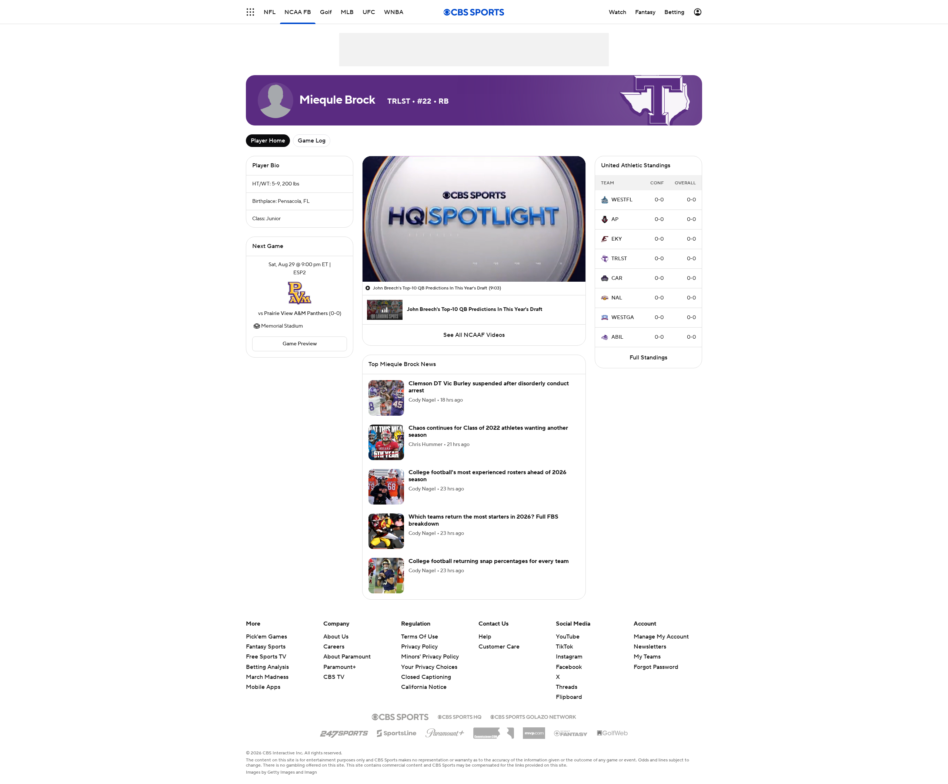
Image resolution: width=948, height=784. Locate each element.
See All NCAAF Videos (474, 335)
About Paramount (347, 656)
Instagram (569, 656)
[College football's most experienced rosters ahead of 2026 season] (386, 487)
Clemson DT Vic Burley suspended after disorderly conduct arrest (488, 387)
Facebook (569, 667)
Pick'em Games (266, 636)
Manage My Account (661, 636)
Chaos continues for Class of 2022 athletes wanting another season (488, 431)
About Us (335, 636)
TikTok (564, 646)
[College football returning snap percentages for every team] (386, 575)
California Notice (424, 680)
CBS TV (333, 677)
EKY (616, 239)
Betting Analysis (267, 667)
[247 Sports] (344, 732)
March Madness (267, 677)
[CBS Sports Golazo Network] (533, 716)
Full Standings (648, 357)
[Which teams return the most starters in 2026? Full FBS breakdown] (386, 531)
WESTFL (621, 200)
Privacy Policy (419, 646)
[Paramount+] (444, 731)
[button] (250, 12)
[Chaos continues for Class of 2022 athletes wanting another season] (386, 442)
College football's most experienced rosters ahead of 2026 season (487, 476)
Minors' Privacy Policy (430, 656)
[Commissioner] (493, 730)
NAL (616, 298)
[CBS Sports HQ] (459, 716)
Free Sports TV (266, 656)
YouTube (568, 636)
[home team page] (299, 293)
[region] (474, 219)
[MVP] (534, 730)
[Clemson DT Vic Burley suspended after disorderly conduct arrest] (386, 398)
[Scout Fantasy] (571, 733)
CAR (616, 278)
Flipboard (569, 697)
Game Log (312, 140)
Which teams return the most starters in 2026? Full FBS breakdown (483, 520)
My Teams (647, 656)
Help (484, 636)
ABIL (617, 337)
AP (614, 219)
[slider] (474, 260)
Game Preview (300, 344)
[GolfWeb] (612, 733)
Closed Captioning (426, 670)
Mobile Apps (263, 687)
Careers (333, 646)
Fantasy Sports (266, 646)
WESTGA (622, 317)
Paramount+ (339, 667)
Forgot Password (656, 667)
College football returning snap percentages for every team (488, 561)
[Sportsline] (397, 732)
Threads (566, 687)
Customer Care (499, 646)
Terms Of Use (419, 636)
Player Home (268, 140)
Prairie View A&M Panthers (296, 313)
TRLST (619, 258)
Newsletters (650, 646)
